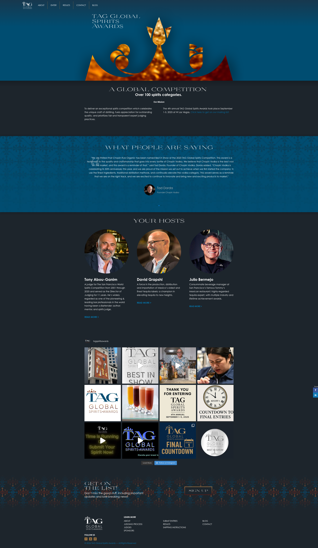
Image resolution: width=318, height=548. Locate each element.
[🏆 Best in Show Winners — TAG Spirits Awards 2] (140, 365)
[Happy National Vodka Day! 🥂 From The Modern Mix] (178, 365)
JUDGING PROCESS (133, 524)
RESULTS (66, 5)
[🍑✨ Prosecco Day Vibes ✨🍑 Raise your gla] (140, 403)
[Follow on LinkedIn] (90, 538)
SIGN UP (198, 490)
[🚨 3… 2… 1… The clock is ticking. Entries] (215, 403)
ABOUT (41, 5)
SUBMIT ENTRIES (170, 521)
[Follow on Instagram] (95, 538)
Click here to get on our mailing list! (210, 112)
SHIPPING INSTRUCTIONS (174, 527)
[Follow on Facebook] (85, 538)
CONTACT (81, 5)
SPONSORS (129, 530)
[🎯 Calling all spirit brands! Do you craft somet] (178, 440)
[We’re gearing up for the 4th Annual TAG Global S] (102, 403)
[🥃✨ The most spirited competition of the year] (215, 440)
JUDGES (127, 527)
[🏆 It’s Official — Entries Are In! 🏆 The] (178, 403)
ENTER (54, 5)
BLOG (95, 5)
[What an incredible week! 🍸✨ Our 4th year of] (215, 365)
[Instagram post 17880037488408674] (102, 365)
